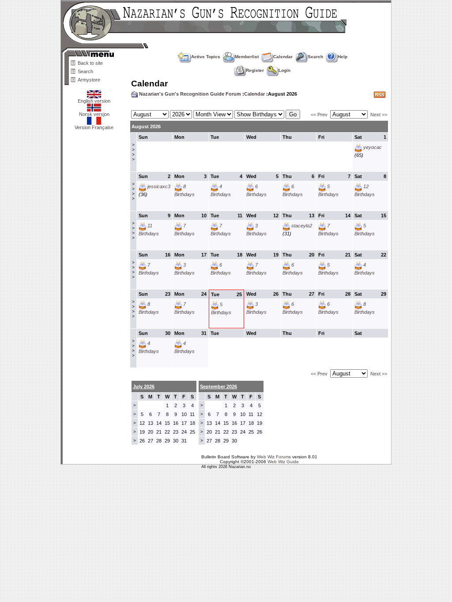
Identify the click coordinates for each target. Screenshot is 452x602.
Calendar (283, 56)
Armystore (89, 79)
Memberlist (247, 56)
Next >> (378, 114)
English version (94, 101)
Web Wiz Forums (274, 456)
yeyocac (372, 147)
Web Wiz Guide (283, 461)
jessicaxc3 (158, 186)
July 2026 (143, 386)
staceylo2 (301, 225)
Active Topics (205, 56)
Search (85, 71)
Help (342, 56)
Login (284, 70)
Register (255, 70)
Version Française (94, 127)
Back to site (90, 63)
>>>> (133, 152)
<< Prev (319, 114)
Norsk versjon (94, 114)
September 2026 (218, 386)
